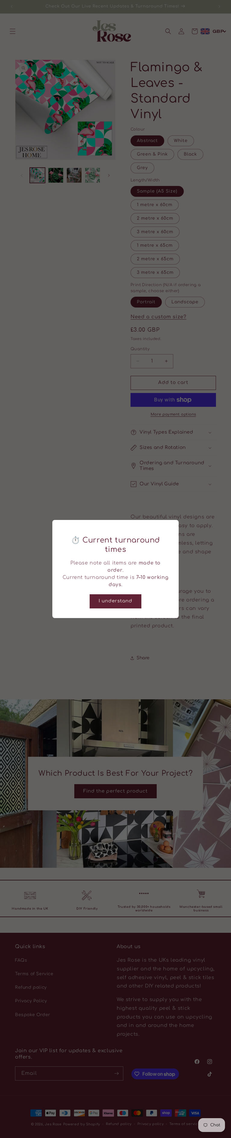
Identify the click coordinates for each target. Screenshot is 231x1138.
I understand (115, 601)
